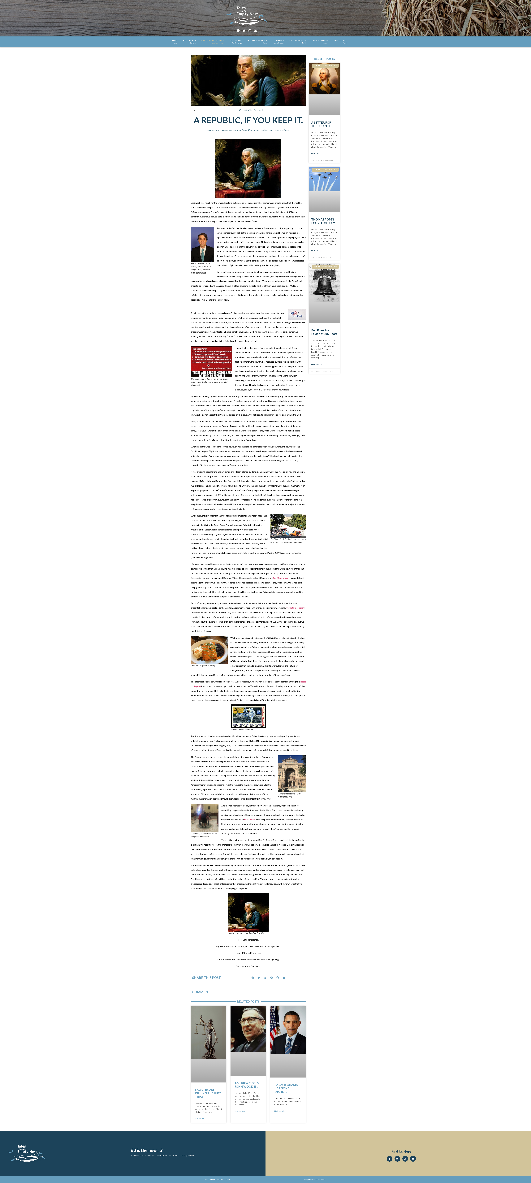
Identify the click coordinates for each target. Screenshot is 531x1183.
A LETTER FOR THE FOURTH (321, 124)
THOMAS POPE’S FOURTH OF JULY (323, 221)
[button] (253, 978)
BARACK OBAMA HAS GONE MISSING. (286, 1088)
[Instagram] (250, 31)
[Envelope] (255, 31)
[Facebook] (238, 31)
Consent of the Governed (251, 110)
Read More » (200, 1119)
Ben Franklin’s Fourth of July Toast (324, 331)
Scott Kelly (249, 819)
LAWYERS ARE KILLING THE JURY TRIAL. (208, 1093)
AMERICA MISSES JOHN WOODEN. (247, 1084)
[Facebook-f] (389, 1159)
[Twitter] (244, 31)
